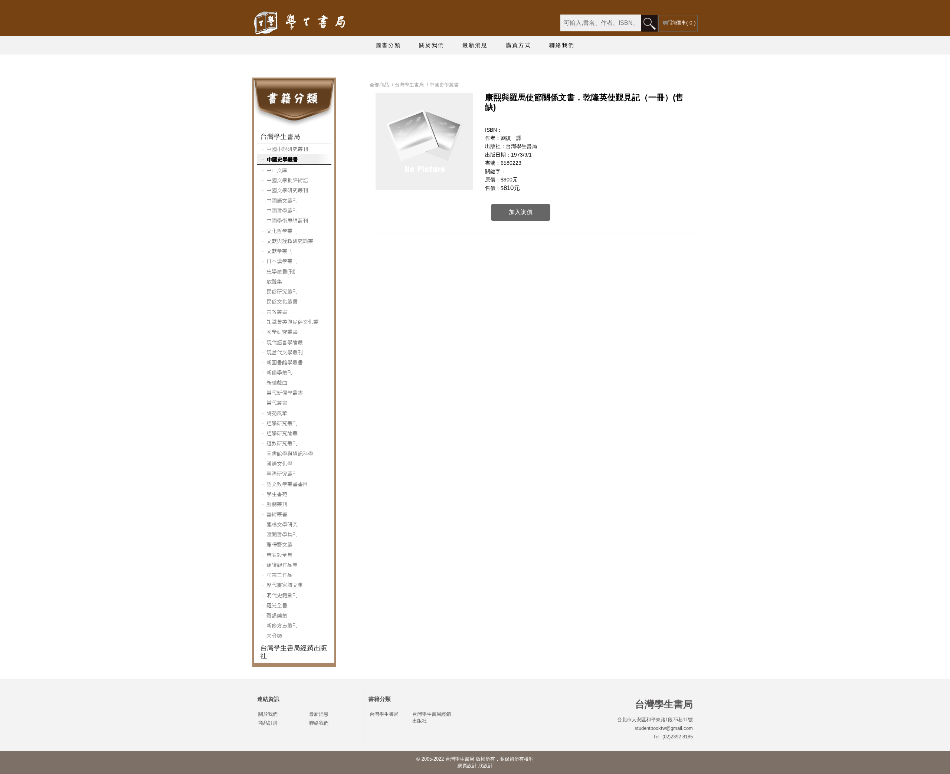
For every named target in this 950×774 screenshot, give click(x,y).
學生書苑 (276, 494)
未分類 (274, 635)
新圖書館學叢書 (284, 362)
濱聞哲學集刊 (282, 534)
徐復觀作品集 (282, 564)
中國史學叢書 (282, 159)
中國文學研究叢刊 (287, 190)
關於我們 (431, 45)
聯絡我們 (561, 45)
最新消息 (475, 45)
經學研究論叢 (282, 433)
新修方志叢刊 (282, 625)
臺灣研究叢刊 (282, 473)
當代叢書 (276, 402)
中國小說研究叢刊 (287, 148)
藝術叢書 (276, 514)
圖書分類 (388, 45)
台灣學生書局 (280, 136)
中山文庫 (276, 170)
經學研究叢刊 (282, 423)
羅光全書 (276, 605)
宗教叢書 (276, 311)
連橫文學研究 (282, 524)
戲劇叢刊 (276, 504)
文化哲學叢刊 (282, 231)
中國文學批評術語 (287, 180)
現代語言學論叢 (284, 342)
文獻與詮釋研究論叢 (289, 241)
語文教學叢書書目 (287, 484)
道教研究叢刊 (282, 443)
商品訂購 (268, 723)
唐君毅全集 (279, 554)
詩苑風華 (276, 413)
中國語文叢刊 (282, 200)
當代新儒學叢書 (284, 392)
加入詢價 (521, 212)
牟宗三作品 (279, 574)
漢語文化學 (279, 463)
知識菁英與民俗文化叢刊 (295, 321)
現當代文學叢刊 (284, 352)
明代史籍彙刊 (282, 595)
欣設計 (485, 765)
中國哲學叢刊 (282, 210)
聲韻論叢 (276, 615)
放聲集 (274, 281)
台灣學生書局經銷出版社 (293, 651)
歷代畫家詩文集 (284, 584)
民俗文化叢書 (282, 301)
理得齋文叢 (279, 544)
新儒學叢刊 (279, 372)
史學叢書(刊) (280, 271)
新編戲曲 (276, 382)
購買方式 (518, 45)
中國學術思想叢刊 (287, 220)
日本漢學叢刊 (282, 261)
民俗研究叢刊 (282, 291)
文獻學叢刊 (279, 251)
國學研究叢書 (282, 331)
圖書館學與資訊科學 (289, 453)
